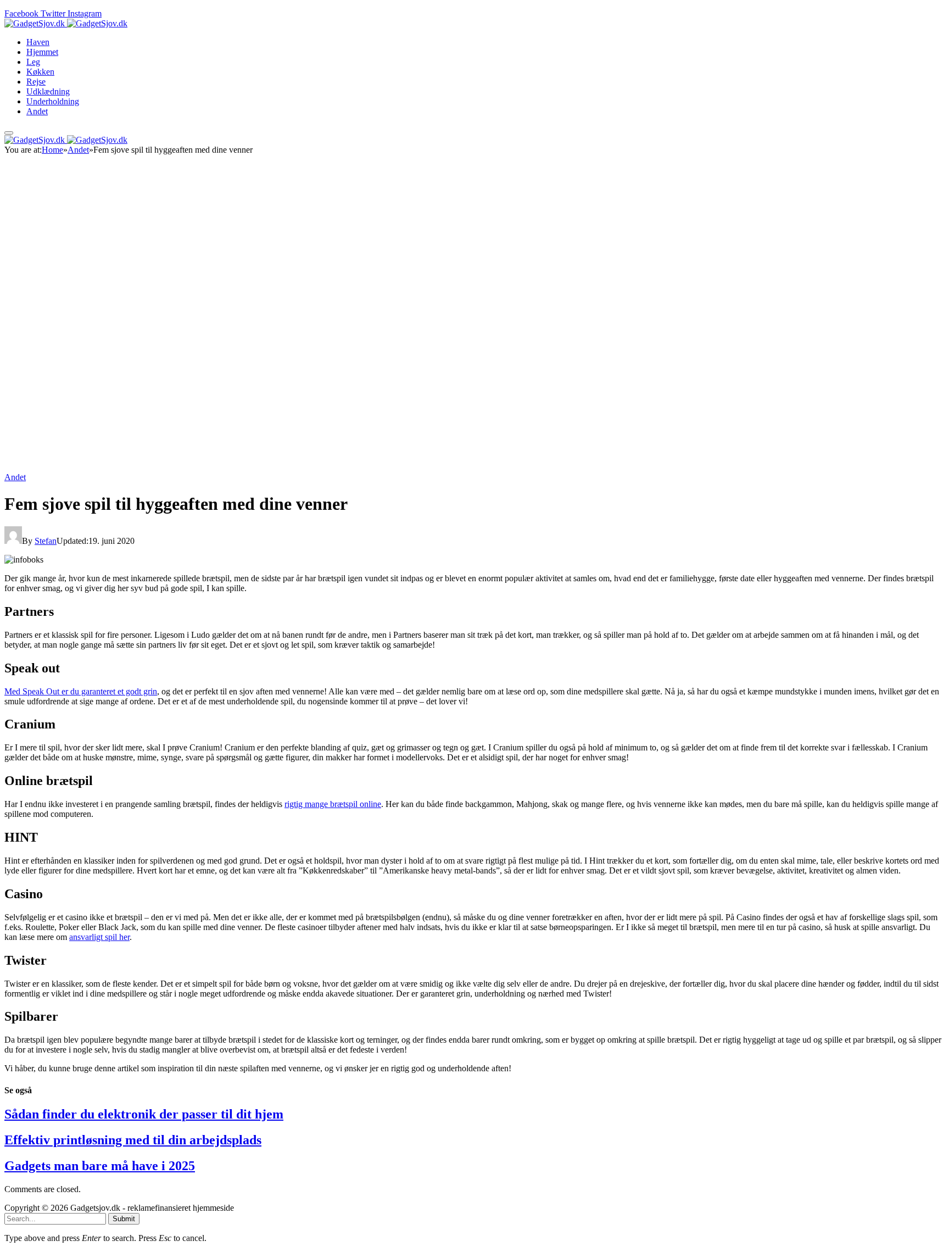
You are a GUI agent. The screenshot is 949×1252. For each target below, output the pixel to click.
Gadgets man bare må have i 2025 (99, 1166)
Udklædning (48, 91)
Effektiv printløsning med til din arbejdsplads (132, 1140)
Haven (37, 42)
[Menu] (8, 133)
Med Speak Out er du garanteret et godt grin (80, 691)
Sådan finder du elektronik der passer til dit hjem (143, 1114)
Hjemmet (42, 52)
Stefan (46, 541)
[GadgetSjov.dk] (65, 23)
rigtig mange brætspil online (332, 804)
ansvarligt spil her (99, 937)
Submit (124, 1219)
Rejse (36, 81)
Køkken (40, 71)
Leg (33, 61)
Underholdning (52, 101)
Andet (37, 111)
